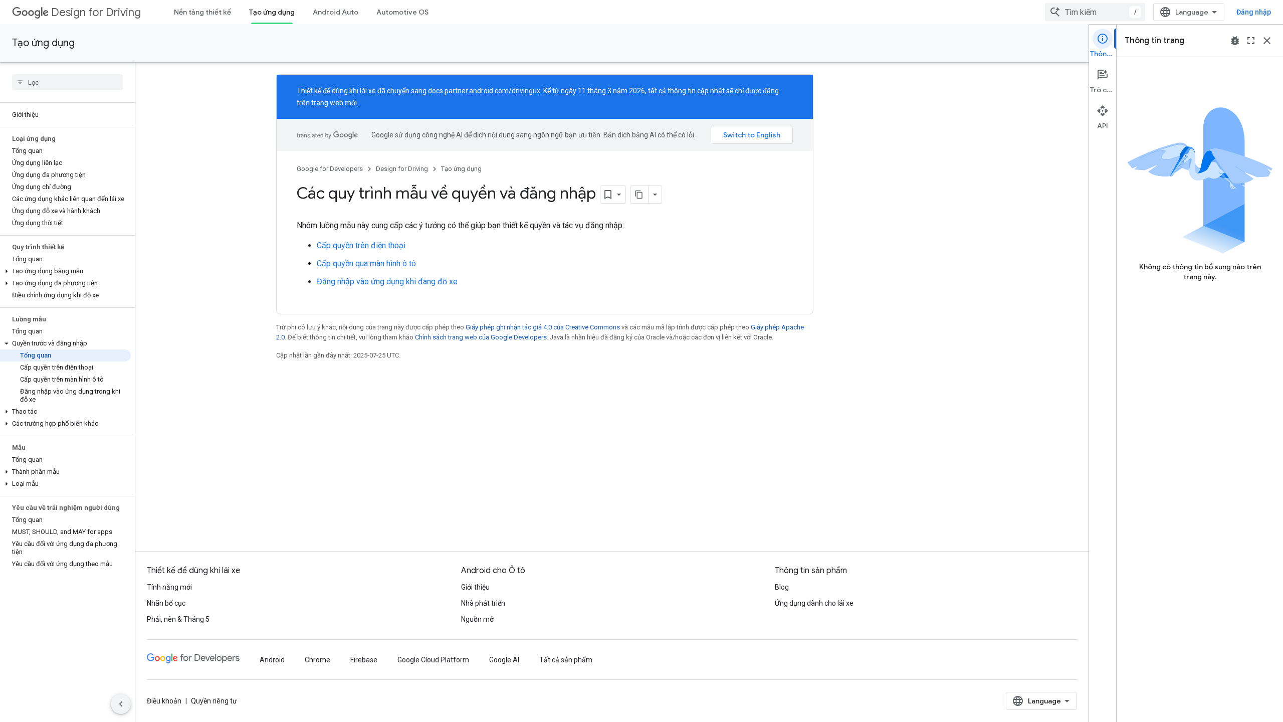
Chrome (317, 660)
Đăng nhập (1253, 12)
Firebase (363, 660)
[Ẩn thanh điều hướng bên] (121, 704)
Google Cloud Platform (433, 660)
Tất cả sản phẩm (565, 660)
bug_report (1235, 41)
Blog (782, 587)
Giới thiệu (475, 587)
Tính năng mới (169, 587)
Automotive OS (402, 12)
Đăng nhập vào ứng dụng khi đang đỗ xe (387, 281)
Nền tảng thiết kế (202, 12)
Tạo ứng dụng (272, 12)
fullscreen (1251, 41)
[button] (65, 271)
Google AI (504, 660)
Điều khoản (164, 701)
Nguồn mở (477, 619)
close (1267, 41)
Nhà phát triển (483, 603)
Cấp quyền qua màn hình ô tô (366, 263)
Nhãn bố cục (166, 603)
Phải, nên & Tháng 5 (178, 619)
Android (272, 660)
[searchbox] (67, 82)
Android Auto (335, 12)
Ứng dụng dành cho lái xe (814, 603)
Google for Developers (330, 168)
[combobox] (1095, 12)
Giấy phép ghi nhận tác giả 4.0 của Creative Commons (543, 327)
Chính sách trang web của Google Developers (481, 337)
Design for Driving (96, 12)
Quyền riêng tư (214, 701)
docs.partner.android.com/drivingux (484, 91)
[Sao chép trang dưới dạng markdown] (639, 194)
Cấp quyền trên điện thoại (361, 245)
